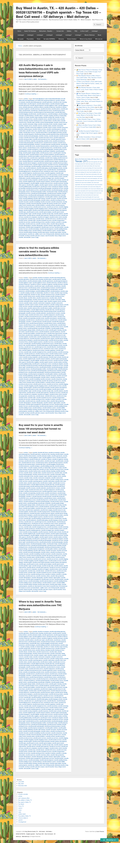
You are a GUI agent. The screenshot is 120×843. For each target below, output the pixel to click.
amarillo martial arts (29, 176)
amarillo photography (57, 190)
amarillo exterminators (59, 141)
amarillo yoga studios (55, 232)
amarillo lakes (58, 166)
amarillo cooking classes (25, 129)
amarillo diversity (49, 310)
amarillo (58, 100)
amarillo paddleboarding (25, 186)
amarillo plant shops (52, 192)
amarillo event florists (24, 141)
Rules (38, 39)
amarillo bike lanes (60, 112)
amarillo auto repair (39, 286)
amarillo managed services (39, 175)
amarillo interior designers (30, 163)
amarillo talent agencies (42, 215)
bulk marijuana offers (24, 798)
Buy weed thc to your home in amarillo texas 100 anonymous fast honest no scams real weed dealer (41, 428)
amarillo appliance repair (51, 105)
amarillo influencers (28, 161)
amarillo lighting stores (25, 171)
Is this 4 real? (84, 31)
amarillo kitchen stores (47, 166)
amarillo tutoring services (38, 222)
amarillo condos (47, 126)
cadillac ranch (38, 234)
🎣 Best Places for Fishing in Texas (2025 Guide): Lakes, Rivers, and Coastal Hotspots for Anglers (89, 101)
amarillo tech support (43, 217)
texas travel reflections (97, 188)
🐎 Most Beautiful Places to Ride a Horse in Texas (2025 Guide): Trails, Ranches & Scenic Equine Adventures (89, 77)
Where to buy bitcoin (86, 39)
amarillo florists (57, 148)
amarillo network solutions (43, 181)
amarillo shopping (28, 208)
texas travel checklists (92, 172)
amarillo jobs (27, 166)
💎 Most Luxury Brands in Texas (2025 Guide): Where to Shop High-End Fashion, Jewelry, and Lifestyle (89, 83)
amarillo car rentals (24, 117)
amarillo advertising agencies (34, 102)
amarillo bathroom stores (45, 110)
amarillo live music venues (51, 171)
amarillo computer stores (25, 126)
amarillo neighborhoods (29, 181)
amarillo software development (58, 210)
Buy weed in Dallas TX (24, 802)
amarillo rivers (57, 203)
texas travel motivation (87, 182)
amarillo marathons (52, 175)
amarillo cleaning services (36, 121)
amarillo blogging (23, 114)
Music (99, 35)
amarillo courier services (39, 129)
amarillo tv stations (50, 222)
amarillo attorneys (35, 109)
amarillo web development (47, 229)
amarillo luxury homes (39, 173)
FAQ (76, 31)
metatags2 (21, 35)
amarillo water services (48, 227)
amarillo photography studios (38, 192)
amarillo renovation (45, 202)
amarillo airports (31, 104)
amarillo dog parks (29, 134)
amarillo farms (62, 143)
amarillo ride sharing (47, 203)
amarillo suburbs (58, 214)
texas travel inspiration (93, 178)
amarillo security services (26, 207)
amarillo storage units (47, 214)
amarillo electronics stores (46, 137)
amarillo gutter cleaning (59, 153)
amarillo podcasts (63, 192)
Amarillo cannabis (23, 794)
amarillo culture (42, 131)
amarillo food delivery (33, 149)
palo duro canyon (39, 235)
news (19, 812)
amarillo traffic (32, 220)
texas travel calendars (95, 170)
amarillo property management (36, 197)
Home (19, 31)
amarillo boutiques (53, 114)
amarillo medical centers (56, 176)
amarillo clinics (56, 121)
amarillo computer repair (59, 124)
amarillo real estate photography (31, 200)
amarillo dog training (39, 134)
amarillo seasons (60, 205)
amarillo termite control (56, 217)
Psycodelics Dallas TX (24, 816)
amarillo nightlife (34, 183)
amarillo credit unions (49, 306)
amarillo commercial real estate (41, 299)
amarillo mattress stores (42, 176)
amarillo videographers (25, 225)
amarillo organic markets (46, 185)
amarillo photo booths (45, 190)
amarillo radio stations (39, 198)
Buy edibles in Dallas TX (25, 800)
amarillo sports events (33, 212)
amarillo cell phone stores (40, 119)
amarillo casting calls (48, 117)
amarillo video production (57, 224)
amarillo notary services (46, 183)
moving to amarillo (30, 235)
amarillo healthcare (60, 154)
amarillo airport (23, 104)
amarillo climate (47, 121)
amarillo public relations (51, 197)
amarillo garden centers (25, 151)
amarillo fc (37, 144)
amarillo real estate (51, 198)
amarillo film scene (30, 146)
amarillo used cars (31, 224)
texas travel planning (88, 184)
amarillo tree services (24, 222)
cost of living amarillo (48, 234)
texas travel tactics (88, 195)
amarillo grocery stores (46, 153)
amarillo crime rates (31, 131)
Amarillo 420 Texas (43, 452)
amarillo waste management (33, 227)
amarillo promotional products (53, 195)
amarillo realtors (45, 200)
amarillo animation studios (57, 104)
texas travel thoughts (88, 197)
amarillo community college (30, 124)
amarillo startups (36, 214)
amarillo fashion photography (26, 144)
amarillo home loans (24, 158)
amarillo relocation (24, 202)
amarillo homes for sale (59, 335)
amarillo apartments (24, 105)
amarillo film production (58, 321)
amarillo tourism (23, 220)
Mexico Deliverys (90, 35)
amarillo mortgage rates (47, 178)
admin (35, 79)
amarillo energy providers (26, 139)
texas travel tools (86, 199)
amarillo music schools (55, 180)
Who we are (98, 39)
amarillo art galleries (24, 109)
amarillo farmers (38, 143)
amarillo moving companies (30, 180)
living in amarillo (28, 589)
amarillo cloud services (42, 298)
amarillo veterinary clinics (43, 224)
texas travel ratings (95, 186)
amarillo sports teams (58, 212)
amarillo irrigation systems (40, 164)
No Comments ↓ (42, 79)
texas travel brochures (83, 170)
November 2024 (22, 785)
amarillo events (48, 141)
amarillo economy (43, 136)
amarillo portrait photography (39, 193)
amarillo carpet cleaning (36, 117)
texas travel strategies (90, 193)
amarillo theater (40, 219)
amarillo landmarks (31, 168)
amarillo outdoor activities (60, 185)
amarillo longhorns (27, 173)
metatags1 (95, 31)
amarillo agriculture (47, 102)
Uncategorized (22, 822)
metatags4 (40, 35)
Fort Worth (21, 804)
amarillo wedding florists (60, 229)
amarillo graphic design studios (31, 153)
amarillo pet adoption (57, 186)
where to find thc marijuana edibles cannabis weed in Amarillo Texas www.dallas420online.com (39, 251)
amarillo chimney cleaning (43, 296)
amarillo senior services (39, 207)
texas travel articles (89, 166)
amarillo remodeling (34, 202)
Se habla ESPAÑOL (49, 39)
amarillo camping (48, 115)
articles (26, 99)
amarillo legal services (40, 170)
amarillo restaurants (56, 202)
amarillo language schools (55, 168)
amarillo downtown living (52, 134)
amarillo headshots (49, 154)
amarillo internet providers (60, 163)
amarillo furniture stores (60, 149)
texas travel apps (90, 164)
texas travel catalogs (80, 172)
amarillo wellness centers (49, 230)
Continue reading (31, 94)
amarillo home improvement (59, 156)
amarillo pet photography (44, 188)
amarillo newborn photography (59, 181)
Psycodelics (30, 39)
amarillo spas (22, 212)
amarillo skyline (28, 210)
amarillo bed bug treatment (26, 112)
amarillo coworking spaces (54, 129)
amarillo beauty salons (59, 110)
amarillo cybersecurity (52, 131)
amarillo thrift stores (50, 219)
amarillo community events (45, 124)
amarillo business (29, 115)
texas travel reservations (81, 190)
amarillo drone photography (31, 136)
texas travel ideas (82, 178)
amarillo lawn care (29, 170)
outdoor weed (22, 814)
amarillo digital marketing (55, 132)
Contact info (60, 31)
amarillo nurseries (58, 183)
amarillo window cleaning (30, 232)
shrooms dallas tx (23, 818)
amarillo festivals (55, 144)
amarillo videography (37, 225)
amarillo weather (59, 227)
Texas (56, 235)
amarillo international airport (45, 163)
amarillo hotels (35, 159)
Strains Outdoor (71, 39)
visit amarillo (27, 237)
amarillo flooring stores (46, 148)
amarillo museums (43, 180)
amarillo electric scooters (53, 313)
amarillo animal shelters (43, 104)
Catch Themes (100, 831)
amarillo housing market (46, 159)
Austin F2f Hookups (30, 31)
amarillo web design (33, 229)
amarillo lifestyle (61, 170)
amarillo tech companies (30, 217)
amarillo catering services (26, 119)
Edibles (69, 31)
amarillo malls (28, 175)
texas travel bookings (88, 168)
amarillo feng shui (46, 144)
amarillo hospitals (26, 159)
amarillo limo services (37, 171)
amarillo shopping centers (41, 208)
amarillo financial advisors (43, 146)
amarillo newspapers (24, 183)
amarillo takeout (31, 215)
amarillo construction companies (42, 303)
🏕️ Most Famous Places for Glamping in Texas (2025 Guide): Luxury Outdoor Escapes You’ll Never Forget (89, 71)
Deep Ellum (98, 159)
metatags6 (59, 35)
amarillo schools (50, 205)
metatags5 (49, 35)
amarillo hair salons (24, 154)
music (20, 810)
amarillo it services (53, 164)
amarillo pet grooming (32, 188)
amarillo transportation (58, 220)
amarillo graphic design (57, 328)
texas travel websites (97, 199)
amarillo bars (34, 110)
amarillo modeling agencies (33, 178)
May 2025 (21, 783)
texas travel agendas (93, 161)
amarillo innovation (39, 161)
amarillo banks (26, 110)
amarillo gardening (37, 151)
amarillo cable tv (38, 115)
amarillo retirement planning (33, 203)
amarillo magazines (50, 173)
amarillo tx (59, 222)
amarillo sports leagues (45, 212)
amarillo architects (39, 107)
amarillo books (32, 114)
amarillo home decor (45, 156)
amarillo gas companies (49, 151)
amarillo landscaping (42, 168)
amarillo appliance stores (39, 283)
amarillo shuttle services (55, 208)
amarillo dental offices (42, 132)
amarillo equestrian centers (58, 139)
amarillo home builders (34, 156)
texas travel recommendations (82, 188)
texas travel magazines (91, 180)
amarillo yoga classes (43, 232)
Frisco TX (21, 806)
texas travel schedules (94, 190)
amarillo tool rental (61, 219)
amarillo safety (31, 205)
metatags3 (30, 35)
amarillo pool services (25, 193)
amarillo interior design (61, 338)
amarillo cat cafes (60, 117)
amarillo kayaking (36, 166)
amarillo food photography (46, 149)
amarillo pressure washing (54, 193)
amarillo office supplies (33, 185)
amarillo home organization (37, 158)
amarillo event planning (37, 141)
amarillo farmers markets (50, 143)
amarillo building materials (43, 291)
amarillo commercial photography (44, 122)
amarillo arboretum (28, 107)
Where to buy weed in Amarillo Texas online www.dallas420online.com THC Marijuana (40, 605)
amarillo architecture (49, 107)
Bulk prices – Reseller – (46, 31)
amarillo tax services (55, 215)
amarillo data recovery (29, 132)
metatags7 (68, 35)
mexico (20, 808)
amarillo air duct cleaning (60, 102)
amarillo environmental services (41, 139)
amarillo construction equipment (33, 127)
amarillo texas (31, 219)
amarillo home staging (51, 158)
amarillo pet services (57, 188)
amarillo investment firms (25, 164)
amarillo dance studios (46, 308)
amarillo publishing (28, 198)
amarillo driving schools (50, 311)
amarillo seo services (52, 207)
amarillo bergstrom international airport (44, 112)
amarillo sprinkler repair (25, 214)
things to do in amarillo (25, 591)
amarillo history (23, 156)
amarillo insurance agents (51, 161)
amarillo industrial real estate (58, 337)
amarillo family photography (26, 143)
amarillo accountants (43, 277)
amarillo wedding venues (25, 230)
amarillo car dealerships (60, 115)
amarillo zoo (31, 234)
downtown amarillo (60, 234)
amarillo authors (56, 109)
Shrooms (61, 39)
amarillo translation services (44, 220)
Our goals (20, 39)
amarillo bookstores (42, 114)
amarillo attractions (46, 109)
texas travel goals (88, 176)
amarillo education (54, 136)
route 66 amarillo (49, 235)
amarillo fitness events (33, 148)
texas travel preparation (83, 186)
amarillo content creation (49, 127)
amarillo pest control (45, 186)
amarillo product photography (36, 195)
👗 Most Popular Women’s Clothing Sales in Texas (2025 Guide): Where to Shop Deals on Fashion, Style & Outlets (88, 95)
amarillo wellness (37, 230)
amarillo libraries (51, 170)
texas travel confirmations (92, 174)
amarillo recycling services (57, 200)
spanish (20, 820)
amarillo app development (37, 105)
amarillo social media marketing (41, 210)
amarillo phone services (32, 190)
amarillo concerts (37, 126)
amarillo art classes (61, 107)
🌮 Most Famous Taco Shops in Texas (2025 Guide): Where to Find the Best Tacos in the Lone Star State (88, 115)
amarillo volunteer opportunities (52, 225)
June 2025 (21, 782)
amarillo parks (36, 186)
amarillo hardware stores (36, 154)
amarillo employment (59, 137)
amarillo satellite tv (40, 205)
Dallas (90, 159)
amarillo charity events (54, 119)
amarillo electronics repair (31, 137)
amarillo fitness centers (56, 146)
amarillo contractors (62, 127)
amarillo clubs (31, 122)
